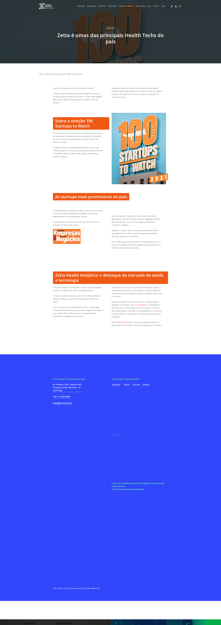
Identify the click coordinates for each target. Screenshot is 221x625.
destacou (95, 94)
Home (41, 74)
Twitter (127, 384)
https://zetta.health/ (124, 322)
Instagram (116, 384)
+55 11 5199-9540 (61, 396)
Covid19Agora (141, 305)
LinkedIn (146, 384)
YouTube (136, 384)
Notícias (110, 28)
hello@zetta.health (62, 403)
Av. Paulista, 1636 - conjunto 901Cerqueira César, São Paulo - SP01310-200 (67, 387)
